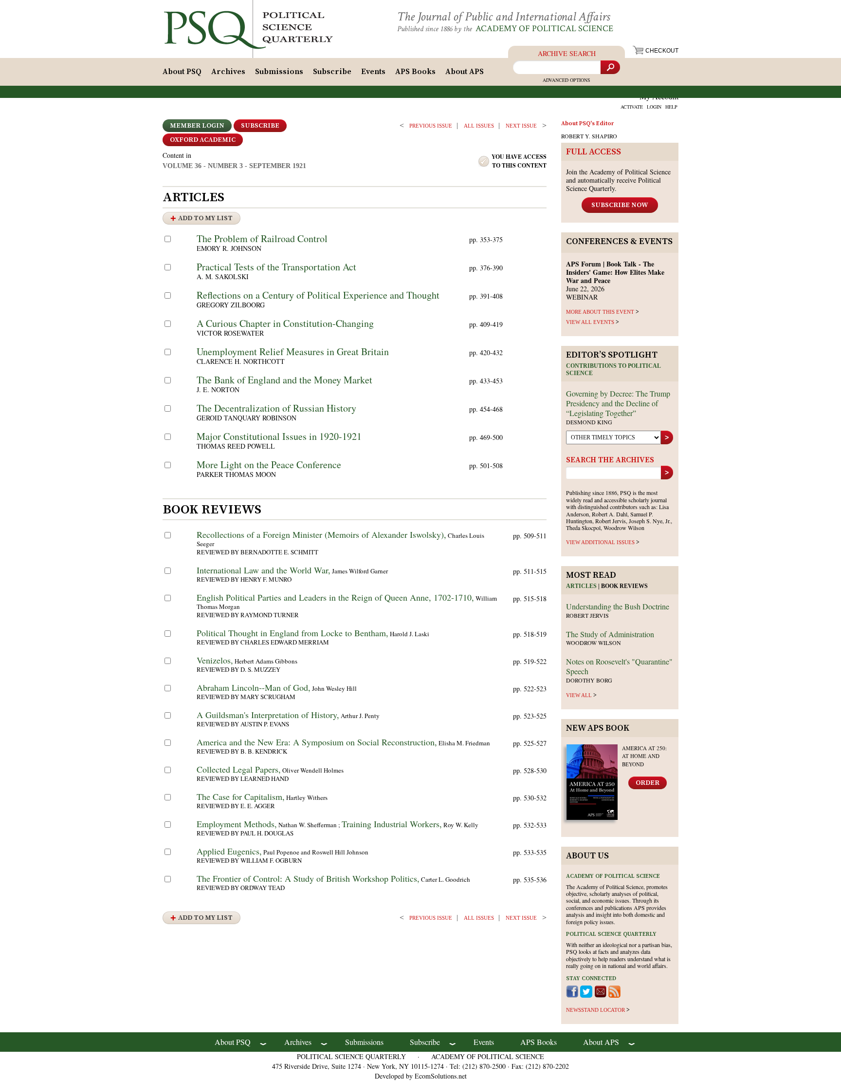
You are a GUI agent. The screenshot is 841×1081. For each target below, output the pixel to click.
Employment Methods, (237, 824)
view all (579, 695)
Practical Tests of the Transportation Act (276, 266)
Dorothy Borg (589, 680)
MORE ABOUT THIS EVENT (600, 312)
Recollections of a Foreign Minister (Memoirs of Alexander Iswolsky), (321, 534)
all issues (479, 126)
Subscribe (332, 71)
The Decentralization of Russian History (276, 408)
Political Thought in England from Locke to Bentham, (292, 633)
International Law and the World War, (263, 570)
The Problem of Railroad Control (262, 238)
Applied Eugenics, (229, 851)
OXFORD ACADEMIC (203, 139)
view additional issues (600, 542)
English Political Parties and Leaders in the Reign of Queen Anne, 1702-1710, (335, 597)
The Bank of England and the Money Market (284, 379)
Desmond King (589, 422)
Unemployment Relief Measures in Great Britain (293, 351)
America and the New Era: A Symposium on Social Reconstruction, (317, 742)
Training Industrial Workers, (392, 824)
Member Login (197, 125)
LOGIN (654, 106)
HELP (671, 106)
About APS (464, 71)
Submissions (279, 71)
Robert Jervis (587, 615)
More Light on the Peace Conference (269, 464)
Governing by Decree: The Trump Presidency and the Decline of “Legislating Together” (618, 403)
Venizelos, (215, 660)
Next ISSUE (521, 126)
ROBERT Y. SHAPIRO (589, 136)
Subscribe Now (619, 205)
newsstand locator (595, 1010)
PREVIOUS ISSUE (430, 126)
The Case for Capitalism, (241, 796)
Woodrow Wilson (593, 642)
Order (647, 782)
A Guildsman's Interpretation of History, (268, 715)
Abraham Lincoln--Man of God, (254, 687)
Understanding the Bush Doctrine (617, 606)
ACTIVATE (632, 106)
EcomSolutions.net (441, 1076)
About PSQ (182, 71)
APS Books (415, 71)
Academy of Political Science (544, 28)
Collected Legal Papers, (239, 769)
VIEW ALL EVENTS (590, 322)
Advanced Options (566, 79)
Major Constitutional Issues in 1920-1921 (279, 436)
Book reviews (624, 586)
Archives (228, 71)
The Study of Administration (610, 634)
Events (373, 71)
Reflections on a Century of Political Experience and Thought (318, 295)
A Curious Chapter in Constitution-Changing (285, 323)
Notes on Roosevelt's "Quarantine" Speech (619, 666)
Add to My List (205, 218)
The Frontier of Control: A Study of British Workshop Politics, (308, 878)
